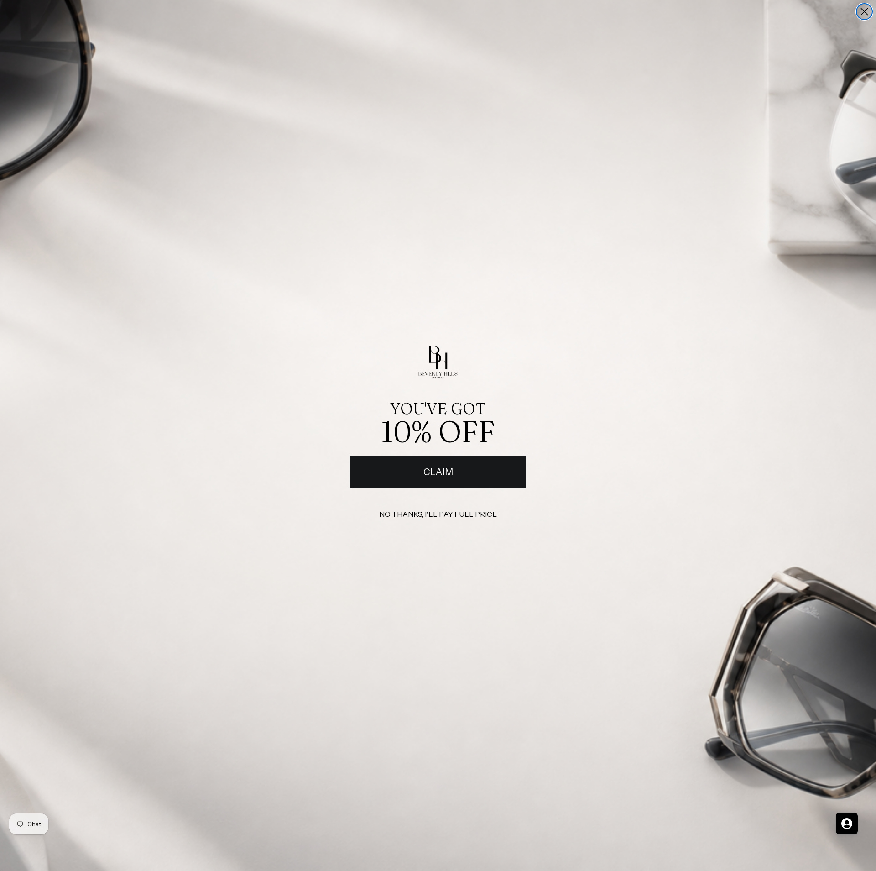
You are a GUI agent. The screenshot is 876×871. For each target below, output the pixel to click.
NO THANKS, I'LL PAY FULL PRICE (438, 514)
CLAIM (438, 472)
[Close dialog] (864, 12)
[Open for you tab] (847, 823)
